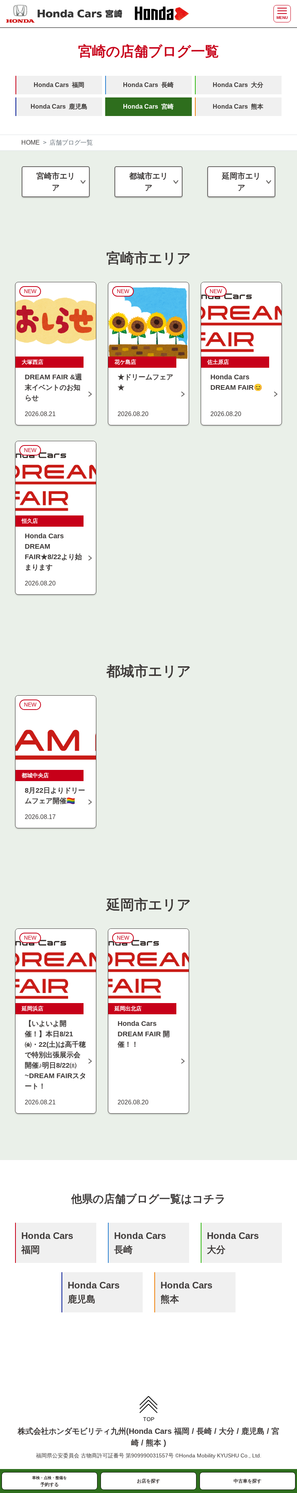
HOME (30, 142)
